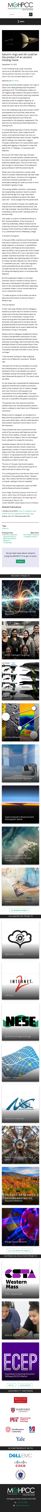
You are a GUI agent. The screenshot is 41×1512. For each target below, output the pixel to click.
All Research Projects (19, 910)
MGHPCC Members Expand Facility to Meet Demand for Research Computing (10, 539)
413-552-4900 (22, 1502)
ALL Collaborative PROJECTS (19, 1251)
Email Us (20, 561)
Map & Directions (22, 1505)
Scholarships (25, 1385)
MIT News (15, 81)
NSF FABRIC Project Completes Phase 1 (30, 536)
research (5, 528)
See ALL (11, 1385)
